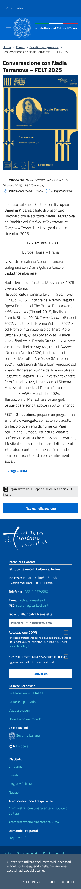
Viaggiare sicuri (19, 710)
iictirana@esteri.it (32, 600)
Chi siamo (15, 766)
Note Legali (23, 646)
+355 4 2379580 (35, 591)
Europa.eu (22, 746)
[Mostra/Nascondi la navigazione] (8, 27)
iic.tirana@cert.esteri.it (32, 605)
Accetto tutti (62, 881)
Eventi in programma (43, 47)
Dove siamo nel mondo (25, 719)
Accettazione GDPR (23, 632)
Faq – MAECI (18, 837)
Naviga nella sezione (40, 508)
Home (7, 47)
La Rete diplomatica (23, 701)
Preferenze (32, 881)
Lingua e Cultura (20, 783)
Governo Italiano (15, 8)
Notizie (14, 792)
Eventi (20, 47)
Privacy (13, 646)
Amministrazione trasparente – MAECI (36, 822)
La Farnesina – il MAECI (26, 693)
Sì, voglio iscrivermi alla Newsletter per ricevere (38, 656)
